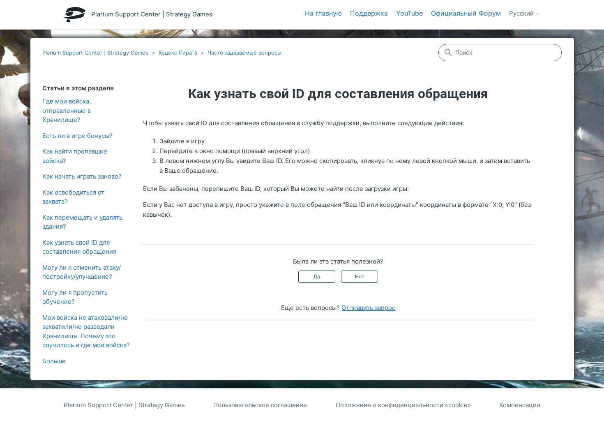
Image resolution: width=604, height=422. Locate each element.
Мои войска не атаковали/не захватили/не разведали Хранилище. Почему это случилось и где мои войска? (86, 331)
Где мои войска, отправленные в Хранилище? (66, 110)
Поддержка (369, 13)
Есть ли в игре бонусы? (77, 136)
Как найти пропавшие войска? (74, 156)
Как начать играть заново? (82, 176)
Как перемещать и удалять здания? (82, 222)
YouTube (409, 13)
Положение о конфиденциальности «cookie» (403, 405)
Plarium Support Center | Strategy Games (95, 52)
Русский (522, 13)
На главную (323, 13)
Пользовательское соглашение (260, 405)
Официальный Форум (466, 13)
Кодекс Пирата (178, 52)
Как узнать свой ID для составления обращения (79, 247)
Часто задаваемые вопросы (244, 52)
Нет (359, 276)
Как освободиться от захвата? (73, 197)
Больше (54, 361)
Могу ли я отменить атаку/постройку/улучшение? (81, 272)
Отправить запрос (368, 308)
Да (317, 276)
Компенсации (519, 405)
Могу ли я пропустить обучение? (75, 297)
